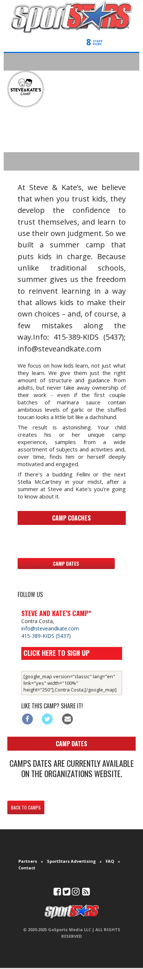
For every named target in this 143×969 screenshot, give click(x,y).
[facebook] (57, 893)
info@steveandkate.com (50, 628)
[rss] (86, 893)
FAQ (110, 861)
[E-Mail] (67, 718)
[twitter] (66, 893)
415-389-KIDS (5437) (46, 635)
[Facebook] (27, 718)
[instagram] (75, 893)
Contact (26, 867)
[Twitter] (47, 718)
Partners (27, 861)
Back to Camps (26, 807)
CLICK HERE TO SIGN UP (56, 653)
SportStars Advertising (71, 861)
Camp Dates (66, 563)
